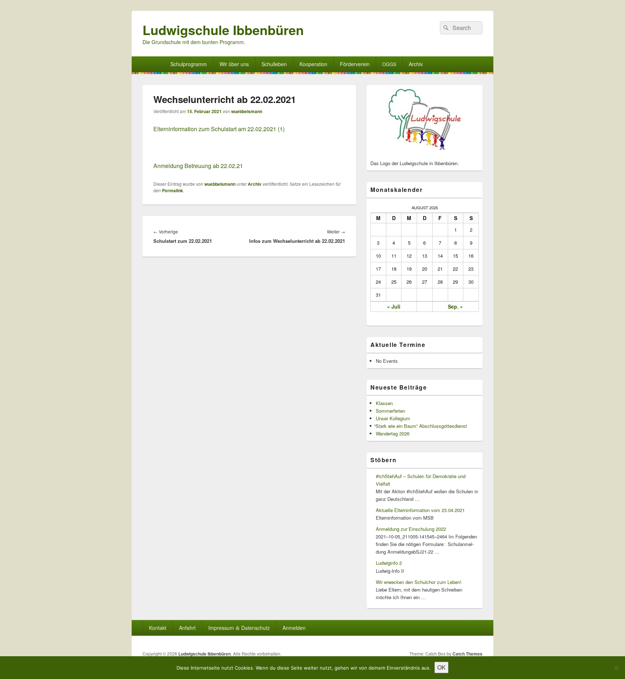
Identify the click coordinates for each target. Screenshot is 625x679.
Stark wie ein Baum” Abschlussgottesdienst (421, 425)
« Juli (393, 306)
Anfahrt (187, 627)
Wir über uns (234, 64)
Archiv (416, 64)
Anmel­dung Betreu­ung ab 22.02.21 (198, 166)
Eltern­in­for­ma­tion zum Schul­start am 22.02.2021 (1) (219, 129)
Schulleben (274, 64)
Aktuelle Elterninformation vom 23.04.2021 (420, 510)
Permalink (172, 190)
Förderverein (355, 64)
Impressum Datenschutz (239, 627)
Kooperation (313, 64)
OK (441, 667)
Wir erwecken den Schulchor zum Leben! (419, 582)
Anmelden (294, 627)
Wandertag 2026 (392, 433)
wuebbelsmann (246, 111)
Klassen (384, 403)
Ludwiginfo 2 (389, 562)
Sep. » (455, 306)
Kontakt (157, 627)
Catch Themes (467, 653)
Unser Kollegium (393, 418)
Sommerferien (390, 410)
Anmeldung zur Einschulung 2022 (411, 528)
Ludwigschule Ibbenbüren (223, 29)
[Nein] (616, 667)
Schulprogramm (188, 64)
